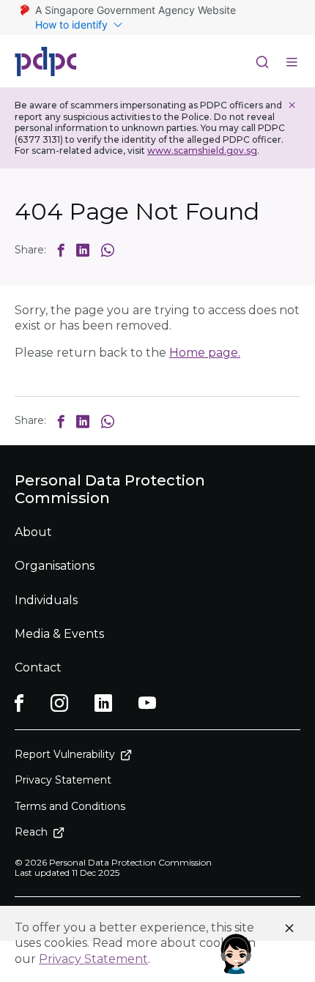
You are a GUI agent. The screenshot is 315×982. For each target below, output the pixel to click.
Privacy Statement (93, 959)
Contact (38, 667)
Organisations (54, 566)
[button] (61, 249)
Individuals (46, 600)
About (33, 532)
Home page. (204, 353)
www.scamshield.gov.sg (202, 150)
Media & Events (59, 634)
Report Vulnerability (65, 754)
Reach (31, 831)
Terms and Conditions (70, 806)
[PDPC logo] (46, 61)
